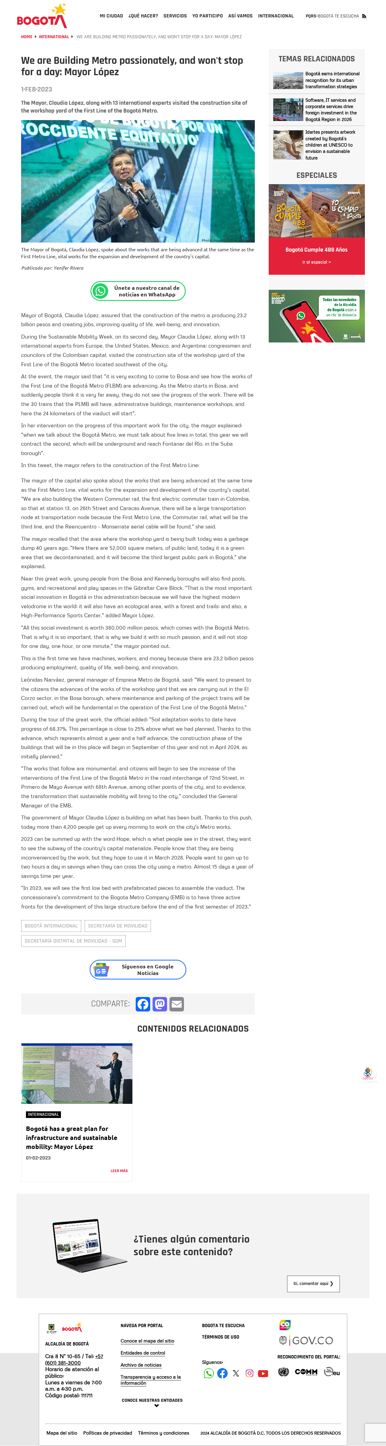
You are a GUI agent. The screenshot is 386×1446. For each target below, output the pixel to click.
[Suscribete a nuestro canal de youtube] (263, 1373)
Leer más (119, 1171)
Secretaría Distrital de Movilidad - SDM (73, 940)
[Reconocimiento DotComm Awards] (306, 1371)
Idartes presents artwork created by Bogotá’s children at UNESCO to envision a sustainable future (330, 144)
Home (27, 37)
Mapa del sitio (61, 1433)
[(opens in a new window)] (317, 316)
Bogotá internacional (51, 925)
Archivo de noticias (141, 1365)
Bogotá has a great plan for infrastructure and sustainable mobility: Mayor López (71, 1137)
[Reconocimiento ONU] (283, 1371)
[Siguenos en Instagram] (249, 1373)
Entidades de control (143, 1353)
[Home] (42, 15)
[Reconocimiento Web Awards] (332, 1371)
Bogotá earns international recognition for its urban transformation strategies (332, 80)
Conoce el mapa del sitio (147, 1341)
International (54, 37)
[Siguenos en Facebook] (209, 1373)
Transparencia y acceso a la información (151, 1380)
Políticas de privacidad (107, 1433)
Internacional (43, 1114)
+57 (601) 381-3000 (74, 1359)
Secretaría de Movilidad (117, 925)
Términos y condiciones (163, 1433)
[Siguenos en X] (236, 1373)
